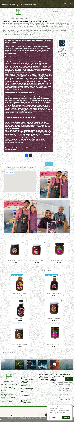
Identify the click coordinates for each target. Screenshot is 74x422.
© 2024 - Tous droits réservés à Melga (13, 416)
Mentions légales (54, 377)
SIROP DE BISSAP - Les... (20, 319)
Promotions (42, 376)
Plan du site (53, 382)
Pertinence (59, 270)
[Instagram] (30, 155)
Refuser (53, 417)
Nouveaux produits (43, 377)
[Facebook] (26, 155)
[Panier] (72, 11)
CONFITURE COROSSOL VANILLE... (37, 260)
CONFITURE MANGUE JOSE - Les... (59, 260)
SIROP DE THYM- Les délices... (54, 293)
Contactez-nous (54, 380)
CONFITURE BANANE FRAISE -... (15, 260)
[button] (5, 217)
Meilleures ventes (43, 379)
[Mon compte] (69, 12)
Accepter (66, 417)
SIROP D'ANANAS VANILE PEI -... (19, 293)
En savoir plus (58, 414)
